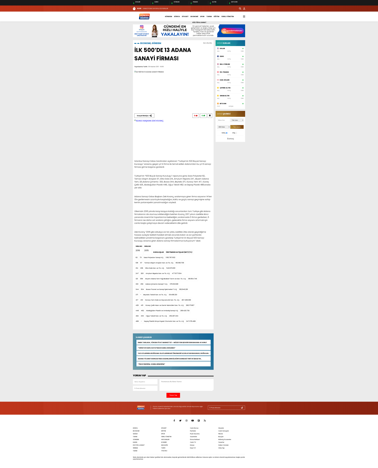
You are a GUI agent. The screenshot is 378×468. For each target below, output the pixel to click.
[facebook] (174, 421)
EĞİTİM (216, 16)
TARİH (163, 448)
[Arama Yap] (239, 8)
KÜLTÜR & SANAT (199, 22)
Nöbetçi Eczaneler (224, 439)
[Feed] (205, 421)
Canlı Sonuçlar (223, 431)
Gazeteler (193, 437)
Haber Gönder (223, 445)
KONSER (164, 442)
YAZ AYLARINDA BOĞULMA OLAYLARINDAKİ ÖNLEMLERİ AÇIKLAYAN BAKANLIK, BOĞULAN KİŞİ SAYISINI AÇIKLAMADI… (173, 353)
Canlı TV (193, 442)
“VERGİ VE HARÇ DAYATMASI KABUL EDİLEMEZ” (157, 348)
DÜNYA (177, 16)
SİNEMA (135, 448)
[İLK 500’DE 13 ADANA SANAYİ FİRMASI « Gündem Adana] (144, 16)
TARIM (209, 16)
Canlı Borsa (194, 428)
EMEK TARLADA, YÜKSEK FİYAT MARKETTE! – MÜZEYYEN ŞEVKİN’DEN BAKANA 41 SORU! (172, 342)
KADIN (135, 442)
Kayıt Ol (193, 448)
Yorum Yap (173, 395)
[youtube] (192, 421)
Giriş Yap (221, 448)
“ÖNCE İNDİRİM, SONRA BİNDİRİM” (151, 364)
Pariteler (193, 431)
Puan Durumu (195, 434)
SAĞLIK (135, 434)
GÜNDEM (168, 16)
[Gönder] (242, 408)
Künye (192, 445)
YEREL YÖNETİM (227, 16)
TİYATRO (164, 451)
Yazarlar (221, 442)
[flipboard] (199, 421)
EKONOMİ (194, 16)
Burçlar (221, 437)
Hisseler (221, 428)
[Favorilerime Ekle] (210, 115)
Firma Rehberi (195, 439)
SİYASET (185, 16)
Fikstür (220, 434)
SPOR (202, 16)
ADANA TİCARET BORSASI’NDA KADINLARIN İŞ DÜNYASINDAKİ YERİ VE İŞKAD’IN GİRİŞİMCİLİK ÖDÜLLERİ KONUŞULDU (169, 358)
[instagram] (186, 421)
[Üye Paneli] (243, 8)
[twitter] (180, 421)
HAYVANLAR (165, 439)
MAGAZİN (164, 445)
